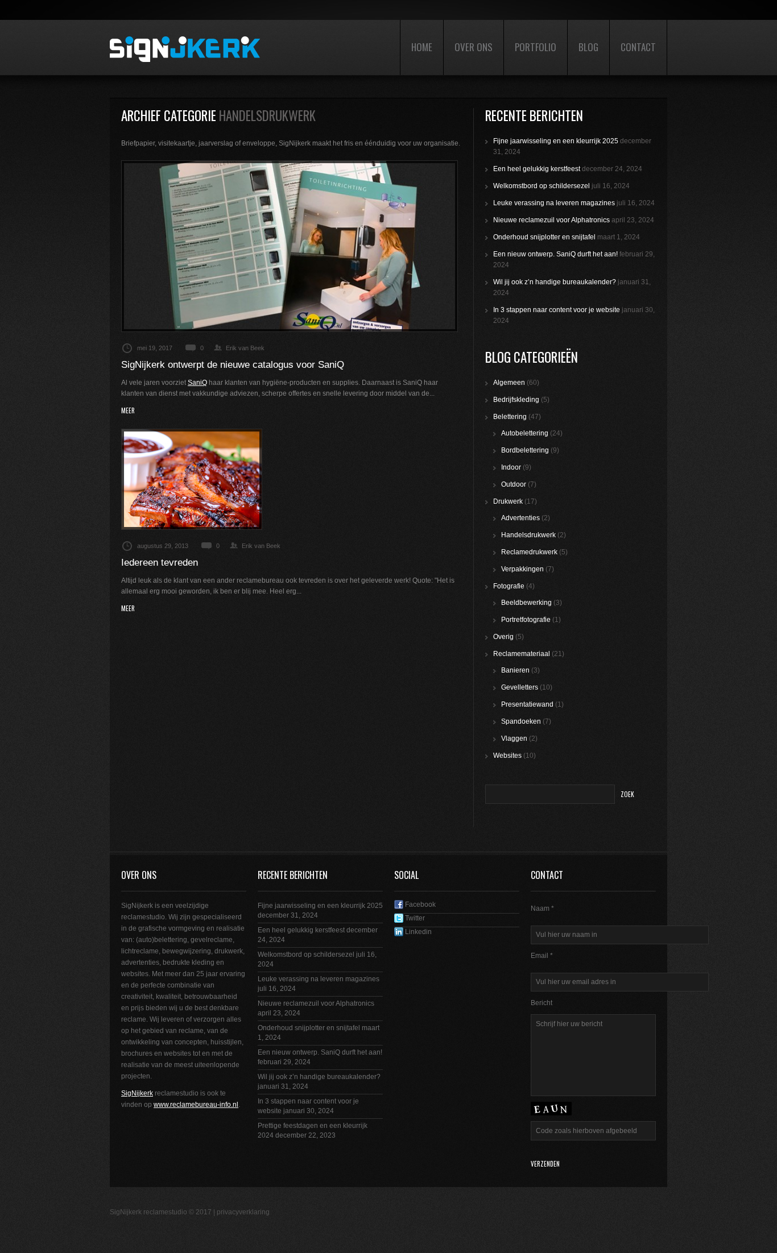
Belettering (510, 417)
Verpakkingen (522, 569)
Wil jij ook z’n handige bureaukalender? (554, 282)
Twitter (414, 918)
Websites (507, 756)
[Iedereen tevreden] (192, 479)
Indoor (511, 467)
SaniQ (197, 383)
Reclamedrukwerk (529, 552)
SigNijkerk (137, 1093)
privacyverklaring (243, 1212)
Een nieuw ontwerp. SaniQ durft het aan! (555, 254)
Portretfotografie (526, 620)
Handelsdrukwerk (528, 535)
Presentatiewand (527, 704)
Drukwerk (508, 501)
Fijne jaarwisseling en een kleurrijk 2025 (555, 141)
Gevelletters (519, 687)
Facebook (419, 904)
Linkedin (417, 932)
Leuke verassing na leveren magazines (554, 203)
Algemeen (509, 383)
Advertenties (520, 518)
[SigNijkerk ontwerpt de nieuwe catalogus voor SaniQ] (289, 246)
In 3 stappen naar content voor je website (556, 310)
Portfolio (535, 47)
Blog (588, 47)
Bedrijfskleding (516, 400)
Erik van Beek (245, 348)
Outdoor (513, 484)
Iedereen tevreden (159, 562)
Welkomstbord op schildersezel (541, 186)
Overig (503, 637)
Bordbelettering (525, 450)
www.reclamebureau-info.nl (196, 1105)
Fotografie (508, 586)
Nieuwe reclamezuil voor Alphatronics (551, 220)
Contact (638, 47)
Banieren (515, 670)
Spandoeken (521, 721)
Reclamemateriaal (521, 654)
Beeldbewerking (526, 603)
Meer (128, 410)
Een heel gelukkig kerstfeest (536, 169)
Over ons (473, 47)
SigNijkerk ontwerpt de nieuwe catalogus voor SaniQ (232, 364)
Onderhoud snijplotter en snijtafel (544, 237)
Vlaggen (514, 738)
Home (421, 47)
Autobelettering (524, 433)
